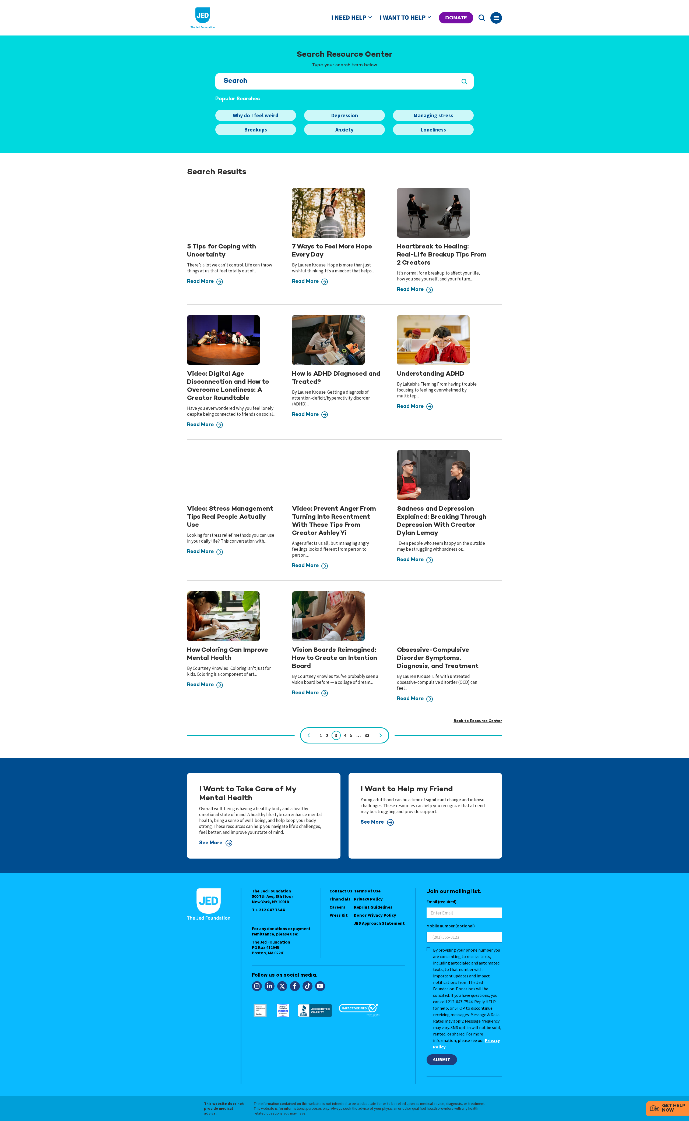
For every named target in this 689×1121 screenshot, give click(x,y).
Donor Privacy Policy (375, 915)
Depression (344, 115)
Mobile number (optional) (451, 925)
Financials (339, 899)
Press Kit (338, 915)
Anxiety (344, 129)
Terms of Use (367, 891)
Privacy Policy (368, 899)
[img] (223, 213)
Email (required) (441, 901)
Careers (337, 907)
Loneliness (433, 129)
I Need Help (348, 17)
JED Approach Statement (379, 923)
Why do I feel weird (255, 115)
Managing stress (433, 115)
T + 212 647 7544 (268, 909)
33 (367, 735)
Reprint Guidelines (373, 907)
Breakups (255, 129)
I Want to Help (403, 17)
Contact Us (340, 891)
